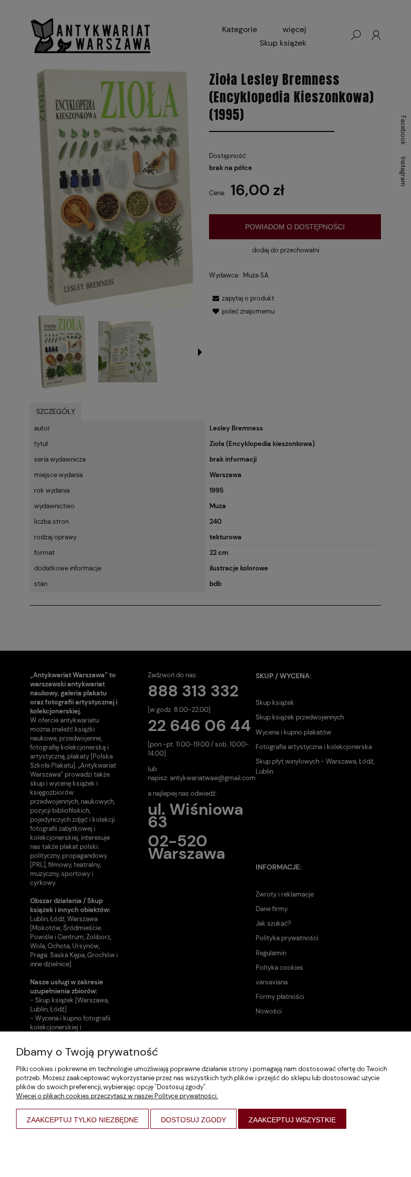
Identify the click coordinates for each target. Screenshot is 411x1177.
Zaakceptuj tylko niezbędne (82, 1120)
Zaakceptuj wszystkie (292, 1120)
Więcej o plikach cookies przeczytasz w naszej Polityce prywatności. (117, 1096)
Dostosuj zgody (193, 1120)
